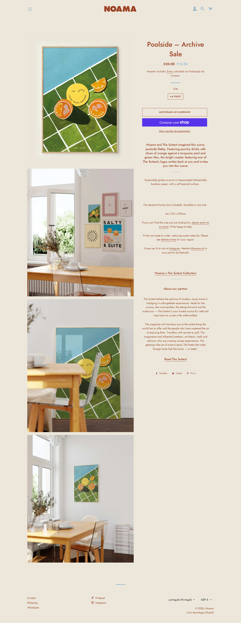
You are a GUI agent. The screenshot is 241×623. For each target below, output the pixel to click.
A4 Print (175, 96)
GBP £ (204, 600)
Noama (209, 608)
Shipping (32, 603)
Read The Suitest (175, 359)
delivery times (168, 239)
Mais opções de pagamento (174, 131)
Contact (31, 598)
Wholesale (33, 607)
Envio (170, 71)
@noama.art (197, 248)
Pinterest (100, 598)
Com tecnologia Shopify (200, 612)
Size (175, 89)
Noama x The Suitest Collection (175, 273)
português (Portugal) (180, 600)
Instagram (174, 248)
